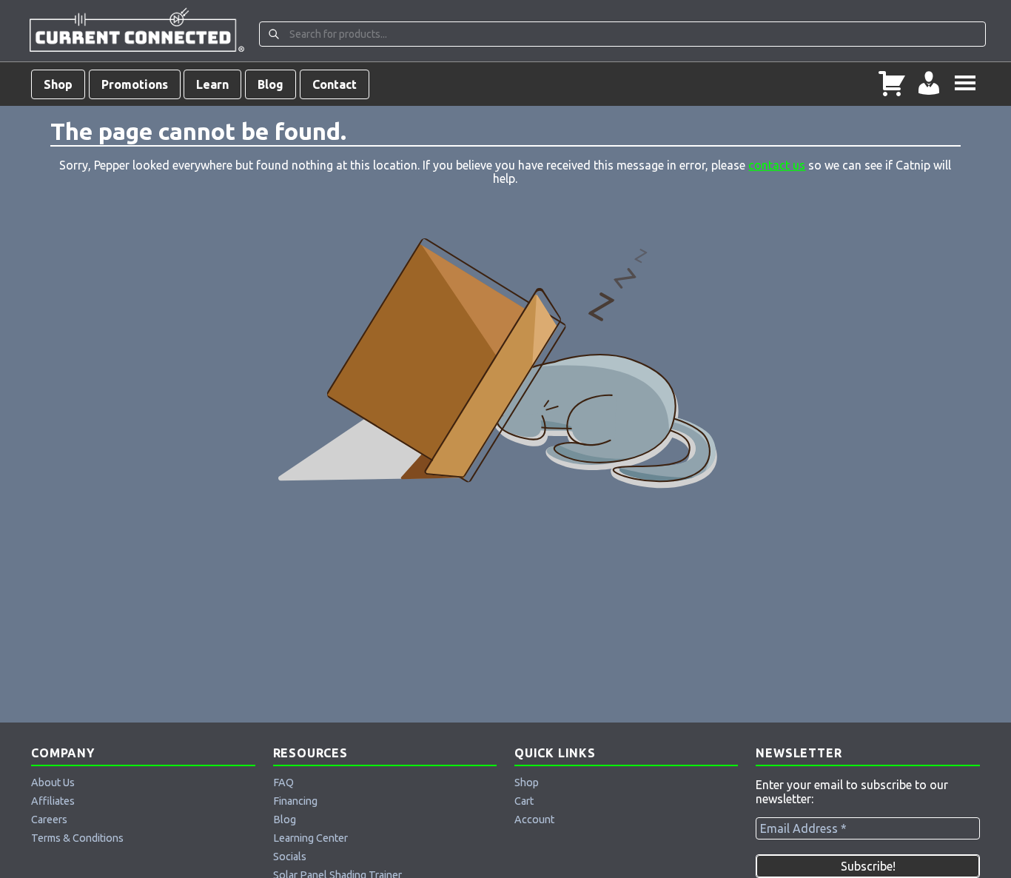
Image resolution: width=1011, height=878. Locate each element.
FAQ (283, 782)
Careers (49, 819)
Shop (58, 84)
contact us (776, 165)
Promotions (134, 84)
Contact (334, 84)
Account (534, 819)
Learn (212, 84)
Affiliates (53, 801)
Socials (289, 856)
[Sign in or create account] (929, 84)
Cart (524, 801)
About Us (53, 782)
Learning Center (310, 838)
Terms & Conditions (77, 838)
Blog (270, 84)
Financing (295, 801)
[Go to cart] (892, 84)
